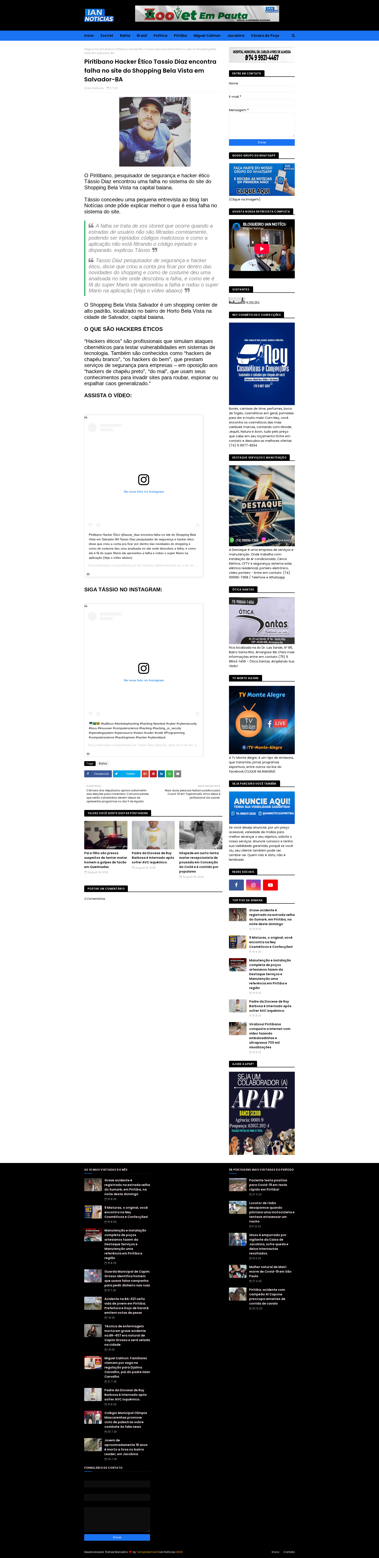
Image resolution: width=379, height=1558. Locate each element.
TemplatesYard (147, 1552)
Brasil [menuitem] (142, 35)
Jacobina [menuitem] (235, 35)
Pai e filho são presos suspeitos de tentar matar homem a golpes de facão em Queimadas (105, 860)
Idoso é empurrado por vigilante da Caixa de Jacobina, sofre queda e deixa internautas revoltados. (268, 1244)
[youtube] (270, 885)
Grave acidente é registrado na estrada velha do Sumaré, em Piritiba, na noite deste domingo (272, 917)
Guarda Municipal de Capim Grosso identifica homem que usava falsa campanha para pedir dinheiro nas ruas (127, 1278)
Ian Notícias (96, 88)
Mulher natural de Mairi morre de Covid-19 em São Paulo (270, 1271)
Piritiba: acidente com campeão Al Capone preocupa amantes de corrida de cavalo (267, 1297)
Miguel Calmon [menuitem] (207, 35)
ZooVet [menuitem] (106, 35)
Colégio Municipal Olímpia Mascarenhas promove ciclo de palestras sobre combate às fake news (125, 1420)
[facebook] (236, 885)
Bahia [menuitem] (125, 35)
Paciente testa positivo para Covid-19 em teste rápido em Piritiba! (268, 1185)
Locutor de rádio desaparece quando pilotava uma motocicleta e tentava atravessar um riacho (272, 1212)
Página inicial (93, 49)
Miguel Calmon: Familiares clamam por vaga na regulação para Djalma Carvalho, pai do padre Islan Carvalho (127, 1367)
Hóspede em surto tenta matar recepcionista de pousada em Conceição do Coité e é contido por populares (199, 862)
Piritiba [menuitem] (180, 35)
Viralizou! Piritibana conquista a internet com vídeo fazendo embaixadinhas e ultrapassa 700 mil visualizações (269, 1035)
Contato (289, 1552)
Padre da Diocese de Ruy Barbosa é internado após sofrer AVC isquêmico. (153, 857)
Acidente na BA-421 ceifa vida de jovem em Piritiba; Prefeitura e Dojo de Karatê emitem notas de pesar (126, 1306)
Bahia (109, 49)
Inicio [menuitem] (89, 35)
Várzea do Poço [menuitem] (265, 35)
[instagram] (253, 885)
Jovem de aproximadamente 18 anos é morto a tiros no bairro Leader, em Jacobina (126, 1447)
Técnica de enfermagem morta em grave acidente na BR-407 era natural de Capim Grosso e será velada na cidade (127, 1335)
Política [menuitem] (160, 35)
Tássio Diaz (145, 745)
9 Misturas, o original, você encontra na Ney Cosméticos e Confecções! (271, 942)
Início (275, 1552)
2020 (179, 1552)
